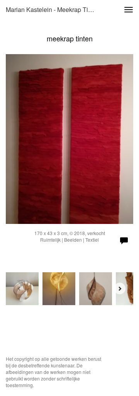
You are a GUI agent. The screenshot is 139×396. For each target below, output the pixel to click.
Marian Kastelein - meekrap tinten (53, 9)
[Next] (119, 288)
